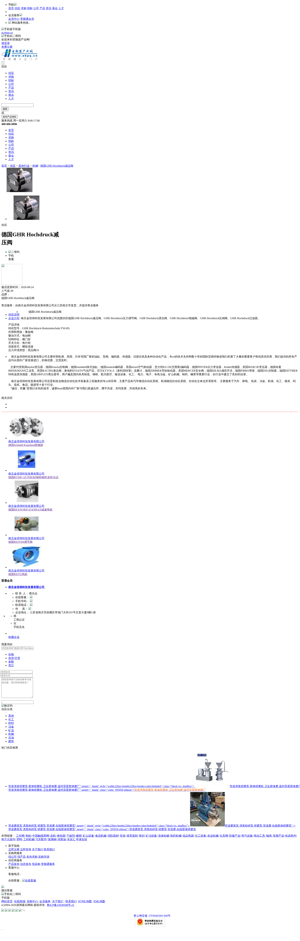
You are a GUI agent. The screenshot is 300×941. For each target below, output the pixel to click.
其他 (11, 715)
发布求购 (32, 856)
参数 (11, 661)
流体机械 (163, 835)
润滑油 (61, 839)
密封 (141, 835)
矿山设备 (88, 835)
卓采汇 (71, 839)
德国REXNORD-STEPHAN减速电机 (30, 509)
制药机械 (175, 835)
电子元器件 (8, 839)
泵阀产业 (278, 835)
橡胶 (79, 835)
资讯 (48, 8)
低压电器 (188, 835)
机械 (35, 165)
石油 (11, 737)
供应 (17, 8)
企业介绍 (13, 318)
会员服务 (45, 901)
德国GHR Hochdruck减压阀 (56, 165)
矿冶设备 (151, 835)
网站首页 (6, 901)
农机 (53, 835)
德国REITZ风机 (17, 574)
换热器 (61, 835)
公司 (36, 8)
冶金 (11, 726)
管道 (122, 835)
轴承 (269, 835)
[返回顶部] (1, 928)
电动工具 (259, 835)
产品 (42, 8)
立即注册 (13, 849)
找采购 (36, 864)
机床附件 (290, 835)
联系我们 (49, 849)
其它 (11, 665)
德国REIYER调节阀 (20, 541)
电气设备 (247, 835)
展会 (55, 8)
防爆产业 (234, 835)
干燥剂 (70, 835)
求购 (23, 8)
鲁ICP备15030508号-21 (60, 904)
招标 (30, 8)
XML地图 (99, 901)
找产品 (21, 856)
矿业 (11, 730)
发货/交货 (14, 658)
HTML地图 (85, 901)
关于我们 (37, 849)
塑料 (19, 839)
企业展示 (13, 633)
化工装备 (200, 835)
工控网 (20, 835)
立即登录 (25, 849)
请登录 (5, 43)
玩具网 (224, 835)
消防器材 (113, 835)
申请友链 (81, 839)
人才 (61, 8)
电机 (28, 835)
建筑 (11, 741)
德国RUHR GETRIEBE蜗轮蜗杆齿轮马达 (33, 477)
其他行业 (24, 165)
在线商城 (19, 901)
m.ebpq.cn (7, 32)
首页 (11, 8)
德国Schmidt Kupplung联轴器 (25, 444)
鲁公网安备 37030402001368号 (152, 915)
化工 (11, 719)
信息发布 (25, 864)
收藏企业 (13, 637)
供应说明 (13, 314)
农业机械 (212, 835)
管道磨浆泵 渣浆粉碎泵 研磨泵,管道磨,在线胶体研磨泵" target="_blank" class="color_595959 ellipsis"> (102, 829)
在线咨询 (6, 301)
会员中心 (13, 18)
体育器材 (132, 835)
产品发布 (13, 864)
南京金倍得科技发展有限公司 (26, 441)
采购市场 (43, 856)
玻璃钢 (52, 839)
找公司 (12, 856)
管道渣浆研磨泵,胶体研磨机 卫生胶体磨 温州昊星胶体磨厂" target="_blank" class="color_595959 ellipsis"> (107, 789)
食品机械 (100, 835)
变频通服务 (48, 864)
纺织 (11, 723)
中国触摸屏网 (40, 835)
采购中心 (32, 901)
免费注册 (6, 46)
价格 (11, 654)
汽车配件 (41, 839)
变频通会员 (27, 18)
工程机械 (28, 839)
